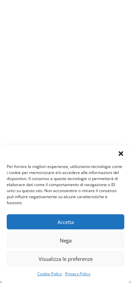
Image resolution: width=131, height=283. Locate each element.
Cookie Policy (49, 274)
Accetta (65, 222)
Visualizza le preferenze (66, 259)
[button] (121, 153)
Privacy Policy (77, 274)
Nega (66, 240)
